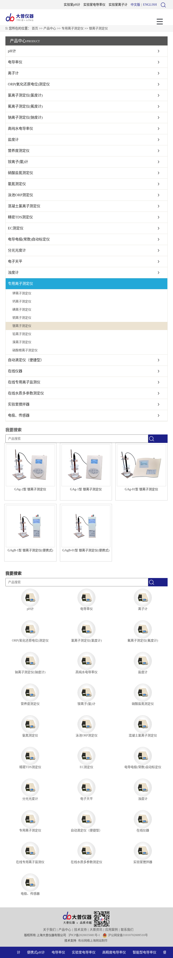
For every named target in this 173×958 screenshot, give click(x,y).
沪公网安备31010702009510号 (128, 935)
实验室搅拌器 (19, 404)
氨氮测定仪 (17, 184)
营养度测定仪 (19, 151)
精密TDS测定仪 (20, 217)
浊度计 (13, 272)
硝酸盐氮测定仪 (20, 173)
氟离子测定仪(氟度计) (25, 106)
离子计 (13, 73)
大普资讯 (96, 929)
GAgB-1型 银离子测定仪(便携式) (30, 550)
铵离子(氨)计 (18, 162)
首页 (35, 28)
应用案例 (111, 929)
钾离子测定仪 (21, 293)
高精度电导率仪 (111, 952)
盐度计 (13, 140)
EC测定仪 (15, 228)
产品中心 (49, 28)
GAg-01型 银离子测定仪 (141, 489)
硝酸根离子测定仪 (25, 350)
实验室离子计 (118, 4)
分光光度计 (17, 250)
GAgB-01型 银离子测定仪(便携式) (85, 550)
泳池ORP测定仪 (20, 195)
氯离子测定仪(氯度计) (25, 95)
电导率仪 (15, 62)
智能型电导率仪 (141, 952)
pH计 (12, 51)
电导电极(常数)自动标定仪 (29, 239)
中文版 (135, 4)
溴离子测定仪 (21, 342)
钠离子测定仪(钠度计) (25, 117)
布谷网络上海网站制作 (92, 940)
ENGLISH (150, 4)
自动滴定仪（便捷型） (26, 360)
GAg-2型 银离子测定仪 (30, 489)
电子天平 (15, 261)
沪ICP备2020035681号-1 (84, 935)
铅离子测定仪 (21, 334)
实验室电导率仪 (94, 4)
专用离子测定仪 (72, 28)
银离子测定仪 (98, 28)
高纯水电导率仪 (20, 128)
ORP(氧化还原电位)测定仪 (29, 84)
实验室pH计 (72, 4)
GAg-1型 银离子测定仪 (86, 489)
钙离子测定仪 (21, 301)
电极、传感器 (19, 415)
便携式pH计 (33, 952)
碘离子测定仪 (21, 309)
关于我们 (49, 929)
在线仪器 (15, 371)
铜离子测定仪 (21, 317)
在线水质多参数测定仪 (26, 393)
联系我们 (127, 929)
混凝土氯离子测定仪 (24, 206)
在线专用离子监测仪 (24, 382)
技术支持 (80, 929)
